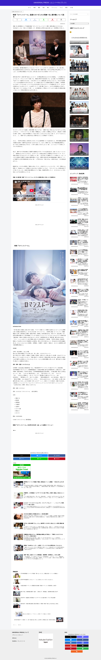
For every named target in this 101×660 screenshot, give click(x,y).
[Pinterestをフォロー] (71, 648)
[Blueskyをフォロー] (71, 640)
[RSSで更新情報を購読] (77, 651)
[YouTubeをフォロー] (71, 645)
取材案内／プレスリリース (18, 641)
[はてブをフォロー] (71, 643)
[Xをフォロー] (71, 637)
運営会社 (14, 638)
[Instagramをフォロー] (83, 643)
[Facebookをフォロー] (83, 640)
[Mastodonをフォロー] (83, 637)
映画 (15, 430)
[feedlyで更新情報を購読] (83, 648)
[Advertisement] (39, 214)
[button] (61, 20)
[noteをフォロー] (83, 645)
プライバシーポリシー (17, 635)
